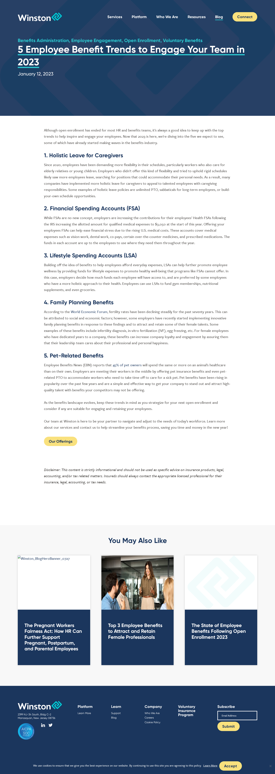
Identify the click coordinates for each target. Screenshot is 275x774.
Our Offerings (60, 441)
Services (114, 16)
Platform (139, 16)
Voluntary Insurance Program (186, 711)
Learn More (84, 713)
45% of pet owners (127, 364)
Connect (245, 16)
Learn (116, 707)
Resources (197, 16)
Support (116, 713)
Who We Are (167, 16)
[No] (270, 766)
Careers (149, 717)
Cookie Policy (152, 722)
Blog (219, 16)
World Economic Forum (89, 311)
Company (153, 707)
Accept (230, 766)
